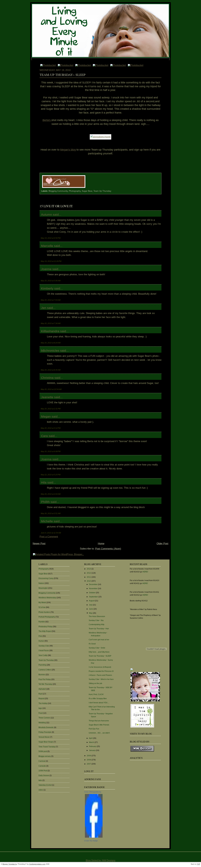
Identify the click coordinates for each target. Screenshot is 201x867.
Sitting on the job (95, 683)
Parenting (42, 665)
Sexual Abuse (44, 737)
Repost (41, 699)
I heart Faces (44, 650)
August (92, 601)
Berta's (47, 120)
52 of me (42, 607)
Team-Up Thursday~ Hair (99, 629)
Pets (40, 636)
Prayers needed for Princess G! (101, 671)
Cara (44, 436)
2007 (89, 764)
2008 (89, 760)
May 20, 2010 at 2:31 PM (50, 409)
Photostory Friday (46, 627)
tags (40, 708)
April (91, 738)
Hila (43, 482)
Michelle (47, 521)
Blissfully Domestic (46, 727)
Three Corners (44, 718)
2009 (89, 756)
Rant (40, 694)
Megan (46, 416)
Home (101, 543)
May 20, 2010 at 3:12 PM (50, 428)
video (41, 790)
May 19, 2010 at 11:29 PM (51, 261)
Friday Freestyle (45, 732)
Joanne (46, 269)
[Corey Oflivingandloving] (93, 838)
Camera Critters (45, 670)
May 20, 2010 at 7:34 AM (50, 323)
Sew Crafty (43, 655)
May (91, 613)
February (93, 746)
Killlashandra (50, 331)
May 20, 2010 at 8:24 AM (50, 343)
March (91, 742)
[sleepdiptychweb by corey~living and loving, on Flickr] (100, 137)
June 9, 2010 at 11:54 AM (51, 533)
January (92, 750)
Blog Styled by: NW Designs (100, 860)
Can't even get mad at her (99, 640)
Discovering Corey (46, 578)
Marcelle (47, 245)
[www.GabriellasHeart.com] (145, 702)
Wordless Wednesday (47, 598)
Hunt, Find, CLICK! (96, 694)
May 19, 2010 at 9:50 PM (50, 238)
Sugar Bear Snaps (46, 742)
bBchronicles (50, 350)
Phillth (45, 501)
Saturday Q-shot (45, 785)
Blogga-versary (45, 756)
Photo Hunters (44, 612)
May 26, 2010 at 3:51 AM (50, 513)
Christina (47, 377)
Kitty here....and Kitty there (99, 652)
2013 (89, 569)
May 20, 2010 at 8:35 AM (50, 370)
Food (41, 713)
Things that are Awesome (99, 721)
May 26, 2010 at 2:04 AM (50, 494)
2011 (89, 577)
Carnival (42, 761)
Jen (43, 307)
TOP (198, 864)
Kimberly (47, 288)
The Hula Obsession (97, 616)
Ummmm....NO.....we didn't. (99, 733)
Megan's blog (68, 149)
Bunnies (42, 675)
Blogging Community (58, 191)
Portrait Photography (47, 617)
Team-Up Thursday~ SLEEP (62, 74)
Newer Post (39, 543)
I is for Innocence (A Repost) (100, 667)
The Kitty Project (45, 631)
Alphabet (42, 689)
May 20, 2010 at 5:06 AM (50, 281)
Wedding (42, 723)
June (91, 609)
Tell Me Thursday (45, 684)
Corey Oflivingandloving (92, 792)
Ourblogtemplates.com (37, 864)
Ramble (42, 622)
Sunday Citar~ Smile (97, 648)
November (93, 588)
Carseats (42, 766)
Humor (41, 641)
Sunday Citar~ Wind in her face (101, 679)
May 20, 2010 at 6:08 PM (50, 451)
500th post (43, 751)
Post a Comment (49, 536)
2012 (89, 573)
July (91, 605)
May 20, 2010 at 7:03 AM (50, 300)
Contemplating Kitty (96, 624)
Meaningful (43, 588)
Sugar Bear (87, 191)
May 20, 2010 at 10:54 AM (51, 389)
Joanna (46, 459)
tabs (40, 780)
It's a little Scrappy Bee (98, 699)
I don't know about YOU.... (99, 703)
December (93, 584)
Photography (75, 191)
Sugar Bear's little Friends (99, 725)
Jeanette (47, 397)
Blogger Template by (10, 864)
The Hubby (43, 703)
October (92, 593)
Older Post (162, 543)
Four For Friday (45, 679)
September (93, 597)
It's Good (92, 644)
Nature (41, 583)
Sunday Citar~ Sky (96, 620)
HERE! (145, 572)
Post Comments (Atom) (108, 548)
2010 (89, 581)
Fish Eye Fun (94, 729)
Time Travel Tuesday (47, 747)
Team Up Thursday (102, 191)
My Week (42, 602)
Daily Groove (44, 775)
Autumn (46, 214)
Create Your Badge (91, 841)
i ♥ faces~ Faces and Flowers (100, 675)
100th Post (43, 771)
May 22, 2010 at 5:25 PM (50, 475)
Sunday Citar (44, 646)
